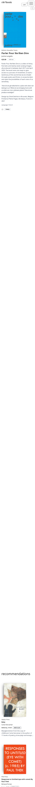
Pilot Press (4, 777)
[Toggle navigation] (31, 3)
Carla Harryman (7, 725)
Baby (3, 722)
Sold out (11, 59)
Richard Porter (6, 784)
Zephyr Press (5, 719)
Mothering (4, 728)
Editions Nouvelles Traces (9, 50)
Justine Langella (7, 56)
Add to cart (17, 728)
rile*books (6, 2)
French (10, 105)
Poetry (7, 109)
